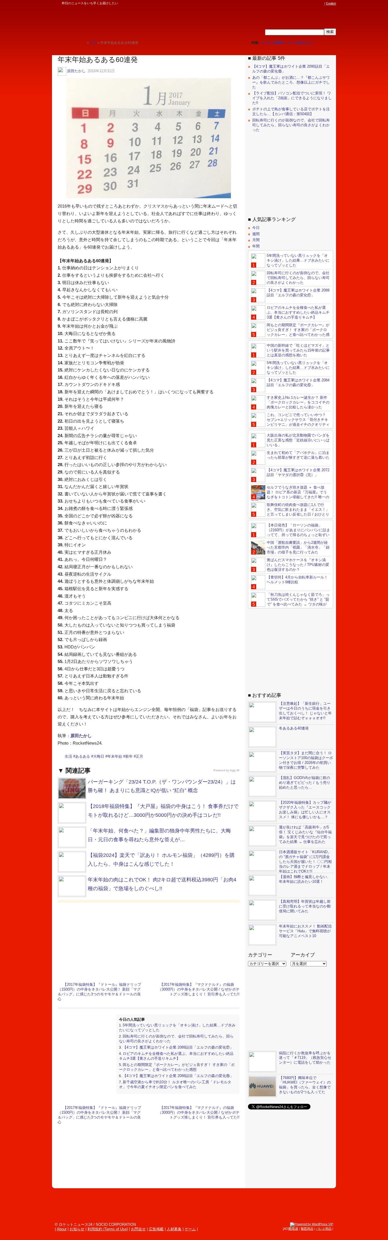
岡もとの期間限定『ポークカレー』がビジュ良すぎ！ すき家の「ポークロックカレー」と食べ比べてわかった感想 (177, 1067)
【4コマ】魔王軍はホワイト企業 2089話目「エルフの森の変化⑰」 (178, 1047)
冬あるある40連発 (294, 728)
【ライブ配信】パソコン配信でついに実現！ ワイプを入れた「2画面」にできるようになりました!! (292, 98)
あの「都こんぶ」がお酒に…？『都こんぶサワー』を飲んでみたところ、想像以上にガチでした (291, 82)
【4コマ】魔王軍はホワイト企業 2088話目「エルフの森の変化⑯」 (178, 1076)
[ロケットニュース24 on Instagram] (305, 3)
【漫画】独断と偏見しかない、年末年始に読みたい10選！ (305, 879)
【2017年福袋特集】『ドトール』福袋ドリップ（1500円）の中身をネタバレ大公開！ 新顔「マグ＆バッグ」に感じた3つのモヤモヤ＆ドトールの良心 (99, 991)
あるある (82, 756)
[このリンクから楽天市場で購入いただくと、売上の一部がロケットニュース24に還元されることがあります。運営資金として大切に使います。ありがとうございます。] (283, 3)
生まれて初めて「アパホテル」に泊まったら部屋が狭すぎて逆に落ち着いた (298, 455)
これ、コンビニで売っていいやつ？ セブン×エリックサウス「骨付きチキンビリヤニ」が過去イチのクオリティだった (290, 422)
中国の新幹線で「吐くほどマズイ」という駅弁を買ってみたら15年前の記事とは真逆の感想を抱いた (298, 350)
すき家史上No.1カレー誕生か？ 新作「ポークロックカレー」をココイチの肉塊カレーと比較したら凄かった (298, 402)
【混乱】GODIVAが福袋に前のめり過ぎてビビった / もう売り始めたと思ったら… (304, 783)
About (61, 1229)
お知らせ (77, 1229)
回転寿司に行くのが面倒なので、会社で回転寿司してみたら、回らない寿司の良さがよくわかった (291, 125)
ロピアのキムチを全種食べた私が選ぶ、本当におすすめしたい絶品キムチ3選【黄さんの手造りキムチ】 (176, 1056)
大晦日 (98, 756)
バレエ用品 (323, 1228)
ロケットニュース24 (118, 21)
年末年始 (114, 756)
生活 (68, 756)
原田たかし (76, 71)
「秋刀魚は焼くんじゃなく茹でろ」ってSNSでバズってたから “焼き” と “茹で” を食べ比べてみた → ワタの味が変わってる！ (290, 601)
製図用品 (307, 1228)
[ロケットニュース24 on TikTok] (310, 3)
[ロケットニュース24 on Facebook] (294, 3)
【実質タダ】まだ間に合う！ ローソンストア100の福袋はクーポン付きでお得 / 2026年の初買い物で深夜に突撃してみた (306, 760)
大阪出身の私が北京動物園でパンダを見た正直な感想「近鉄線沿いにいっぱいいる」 (298, 440)
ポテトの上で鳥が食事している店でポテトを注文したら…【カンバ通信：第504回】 (291, 111)
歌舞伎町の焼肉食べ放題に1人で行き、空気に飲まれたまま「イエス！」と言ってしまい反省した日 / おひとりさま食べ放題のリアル (290, 512)
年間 (256, 246)
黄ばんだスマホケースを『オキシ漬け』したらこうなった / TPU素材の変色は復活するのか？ (298, 565)
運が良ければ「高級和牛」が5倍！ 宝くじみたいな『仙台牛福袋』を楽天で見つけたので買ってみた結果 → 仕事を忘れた (305, 834)
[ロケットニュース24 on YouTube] (316, 3)
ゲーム (190, 1229)
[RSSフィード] (321, 3)
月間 (256, 240)
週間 (256, 234)
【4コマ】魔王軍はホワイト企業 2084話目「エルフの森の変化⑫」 (298, 382)
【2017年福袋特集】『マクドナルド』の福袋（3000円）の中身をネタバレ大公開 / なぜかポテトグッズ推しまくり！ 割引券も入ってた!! (198, 989)
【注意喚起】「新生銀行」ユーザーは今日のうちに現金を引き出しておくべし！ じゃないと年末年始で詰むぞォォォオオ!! (305, 710)
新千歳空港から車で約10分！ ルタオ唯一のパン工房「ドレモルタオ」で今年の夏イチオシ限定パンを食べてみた (175, 1084)
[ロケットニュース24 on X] (289, 3)
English (331, 3)
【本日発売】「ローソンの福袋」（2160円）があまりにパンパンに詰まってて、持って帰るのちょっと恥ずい (298, 530)
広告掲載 (156, 1229)
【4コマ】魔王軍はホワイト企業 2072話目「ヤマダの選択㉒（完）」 (298, 472)
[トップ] (82, 43)
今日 (256, 228)
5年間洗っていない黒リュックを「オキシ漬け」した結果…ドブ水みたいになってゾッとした (298, 260)
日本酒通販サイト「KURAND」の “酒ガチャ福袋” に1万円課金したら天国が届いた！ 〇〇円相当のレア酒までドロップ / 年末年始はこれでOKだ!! (305, 861)
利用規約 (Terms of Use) (107, 1229)
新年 (129, 756)
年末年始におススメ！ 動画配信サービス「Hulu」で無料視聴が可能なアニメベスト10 (305, 931)
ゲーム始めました (300, 43)
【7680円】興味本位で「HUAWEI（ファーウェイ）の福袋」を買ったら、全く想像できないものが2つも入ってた (305, 1085)
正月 (139, 756)
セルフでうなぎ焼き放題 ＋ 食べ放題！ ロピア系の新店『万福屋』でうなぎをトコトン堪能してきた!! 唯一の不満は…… (290, 494)
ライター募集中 (273, 43)
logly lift (234, 770)
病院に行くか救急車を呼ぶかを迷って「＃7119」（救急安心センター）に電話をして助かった (305, 1058)
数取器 (293, 1228)
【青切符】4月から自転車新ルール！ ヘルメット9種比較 (297, 579)
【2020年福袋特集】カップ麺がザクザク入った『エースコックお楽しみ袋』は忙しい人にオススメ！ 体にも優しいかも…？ (305, 809)
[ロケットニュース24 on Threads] (299, 3)
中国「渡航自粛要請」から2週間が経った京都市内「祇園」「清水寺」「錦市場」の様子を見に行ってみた (298, 547)
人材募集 (174, 1229)
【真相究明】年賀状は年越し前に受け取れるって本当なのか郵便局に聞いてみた (305, 906)
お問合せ (138, 1229)
